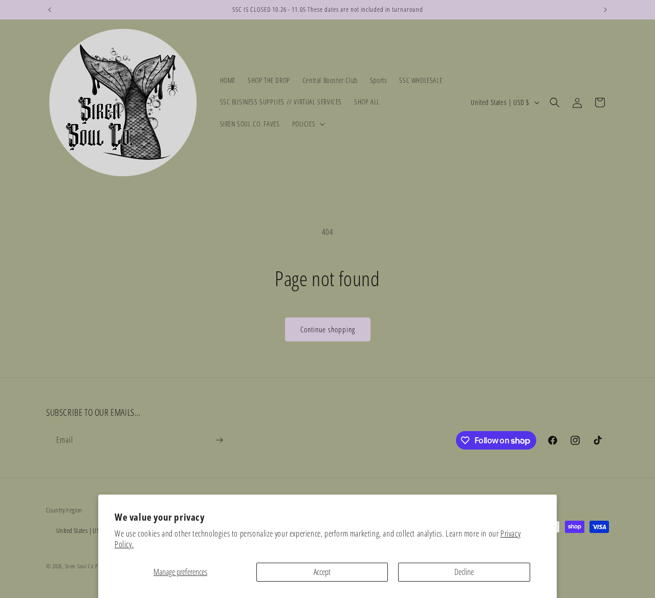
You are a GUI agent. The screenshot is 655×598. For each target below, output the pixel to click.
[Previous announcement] (49, 9)
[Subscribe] (219, 440)
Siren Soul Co (79, 566)
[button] (308, 124)
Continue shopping (327, 329)
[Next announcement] (605, 9)
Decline (464, 572)
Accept (322, 572)
